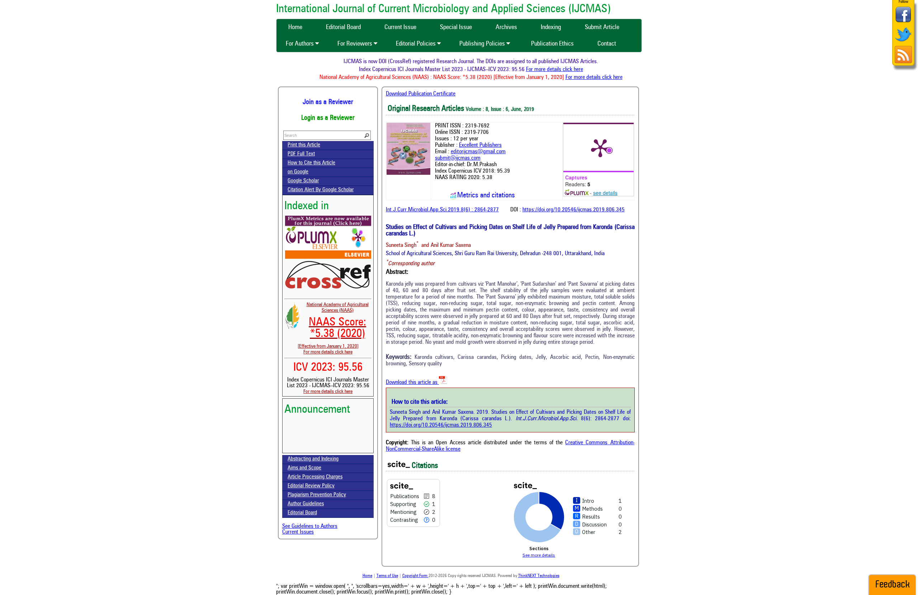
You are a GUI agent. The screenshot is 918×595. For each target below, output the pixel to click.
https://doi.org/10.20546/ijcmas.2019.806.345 (573, 210)
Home (367, 576)
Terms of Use (387, 576)
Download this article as (412, 382)
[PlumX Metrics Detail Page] (600, 147)
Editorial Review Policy (311, 486)
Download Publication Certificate (420, 94)
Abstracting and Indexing (313, 459)
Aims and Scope (304, 468)
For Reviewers (355, 44)
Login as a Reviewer (328, 118)
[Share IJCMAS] (903, 22)
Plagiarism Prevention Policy (317, 495)
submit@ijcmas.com (458, 158)
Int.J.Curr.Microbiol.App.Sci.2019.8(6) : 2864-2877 (442, 210)
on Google (298, 172)
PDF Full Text (301, 154)
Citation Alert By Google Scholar (321, 190)
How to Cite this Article (311, 163)
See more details (538, 555)
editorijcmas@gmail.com (478, 152)
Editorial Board (302, 513)
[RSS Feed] (903, 62)
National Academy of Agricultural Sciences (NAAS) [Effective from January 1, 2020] (333, 325)
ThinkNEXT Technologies (538, 576)
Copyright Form (415, 576)
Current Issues (298, 532)
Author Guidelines (306, 504)
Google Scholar (303, 181)
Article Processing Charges (315, 477)
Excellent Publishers (480, 145)
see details (605, 192)
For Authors (300, 44)
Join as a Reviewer (328, 102)
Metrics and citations (486, 195)
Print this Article (304, 145)
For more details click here (564, 69)
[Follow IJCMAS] (903, 42)
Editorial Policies (416, 44)
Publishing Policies (482, 44)
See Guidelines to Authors (309, 526)
